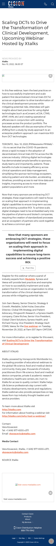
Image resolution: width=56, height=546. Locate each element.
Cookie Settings (39, 538)
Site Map (22, 538)
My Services (27, 522)
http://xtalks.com (11, 409)
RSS (29, 538)
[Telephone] (45, 4)
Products (27, 517)
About (27, 519)
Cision (31, 542)
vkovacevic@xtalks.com (22, 433)
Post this (30, 268)
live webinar (31, 326)
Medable (30, 279)
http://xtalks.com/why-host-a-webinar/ (24, 416)
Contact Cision (27, 514)
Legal (13, 538)
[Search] (52, 4)
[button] (28, 75)
